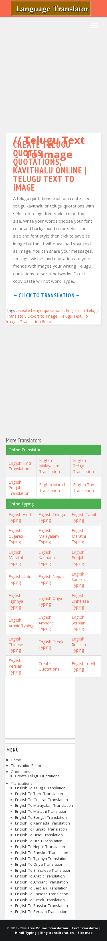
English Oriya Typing (50, 601)
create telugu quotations (41, 310)
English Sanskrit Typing (79, 579)
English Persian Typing (15, 666)
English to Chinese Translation (41, 893)
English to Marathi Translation (41, 811)
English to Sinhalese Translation (43, 870)
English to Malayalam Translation (44, 805)
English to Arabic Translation (40, 876)
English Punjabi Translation (19, 487)
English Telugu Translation (83, 466)
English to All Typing (83, 666)
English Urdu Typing (20, 579)
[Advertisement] (53, 73)
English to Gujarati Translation (41, 799)
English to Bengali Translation (41, 817)
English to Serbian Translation (41, 888)
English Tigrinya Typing (16, 601)
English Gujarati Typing (16, 536)
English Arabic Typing (21, 622)
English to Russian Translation (41, 905)
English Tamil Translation (85, 487)
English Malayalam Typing (49, 536)
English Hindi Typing (20, 517)
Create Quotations (49, 666)
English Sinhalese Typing (80, 601)
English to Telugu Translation (40, 787)
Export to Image (42, 316)
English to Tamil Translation (39, 793)
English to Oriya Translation (39, 864)
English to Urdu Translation (38, 840)
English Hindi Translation (20, 466)
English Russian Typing (79, 644)
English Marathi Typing (79, 536)
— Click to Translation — (46, 295)
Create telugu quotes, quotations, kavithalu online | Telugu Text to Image (50, 166)
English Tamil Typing (84, 517)
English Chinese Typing (16, 644)
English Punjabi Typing (78, 557)
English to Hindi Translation (39, 834)
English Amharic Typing (46, 622)
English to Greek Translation (40, 899)
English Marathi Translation (53, 487)
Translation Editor (36, 321)
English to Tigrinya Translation (41, 858)
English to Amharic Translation (41, 882)
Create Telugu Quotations (37, 775)
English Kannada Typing (47, 557)
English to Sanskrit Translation (41, 852)
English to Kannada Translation (42, 823)
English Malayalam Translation (49, 466)
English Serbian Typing (78, 622)
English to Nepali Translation (40, 846)
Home (16, 759)
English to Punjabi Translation (41, 829)
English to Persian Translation (41, 911)
